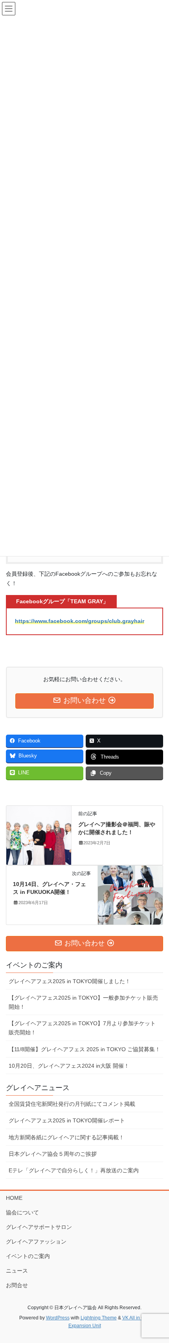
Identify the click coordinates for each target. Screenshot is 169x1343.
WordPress (58, 1318)
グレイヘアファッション (36, 1241)
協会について (22, 1212)
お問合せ (17, 1285)
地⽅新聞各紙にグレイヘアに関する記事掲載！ (66, 1137)
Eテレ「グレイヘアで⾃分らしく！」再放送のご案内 (74, 1170)
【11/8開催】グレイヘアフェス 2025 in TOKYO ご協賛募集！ (84, 1049)
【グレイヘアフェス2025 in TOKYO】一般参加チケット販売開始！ (83, 1002)
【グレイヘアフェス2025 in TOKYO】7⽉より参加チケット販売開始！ (82, 1027)
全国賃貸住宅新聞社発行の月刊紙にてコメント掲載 (72, 1104)
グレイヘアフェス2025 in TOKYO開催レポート (67, 1120)
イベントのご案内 (28, 1256)
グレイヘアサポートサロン (39, 1227)
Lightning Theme (99, 1318)
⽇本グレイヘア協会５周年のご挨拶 (53, 1154)
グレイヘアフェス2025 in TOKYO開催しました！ (69, 981)
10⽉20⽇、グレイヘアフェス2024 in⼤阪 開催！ (69, 1066)
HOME (14, 1198)
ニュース (17, 1270)
